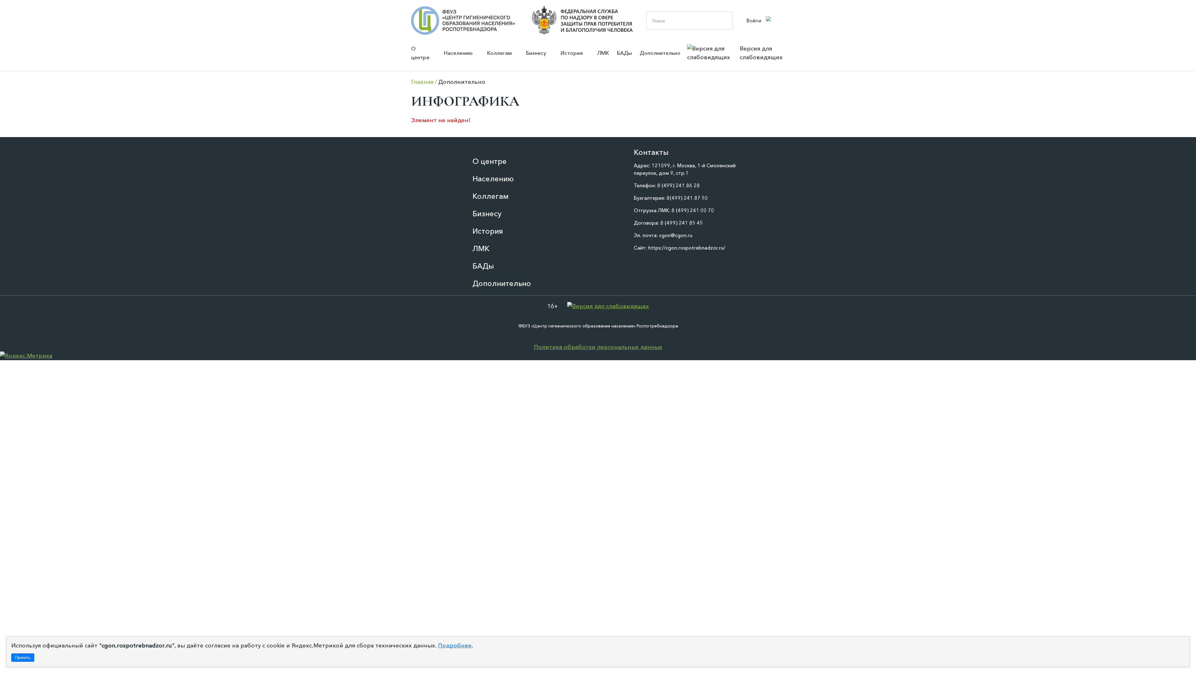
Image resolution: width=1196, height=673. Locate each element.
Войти (754, 20)
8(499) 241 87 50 (687, 198)
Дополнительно (660, 53)
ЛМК (603, 53)
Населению (458, 53)
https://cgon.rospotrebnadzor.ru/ (686, 248)
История (572, 53)
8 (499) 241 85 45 (681, 223)
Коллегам (499, 53)
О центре (420, 52)
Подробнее (455, 645)
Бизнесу (536, 53)
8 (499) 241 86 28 (678, 185)
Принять (23, 657)
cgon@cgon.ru (675, 235)
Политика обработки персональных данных (598, 347)
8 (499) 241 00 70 (693, 210)
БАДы (624, 53)
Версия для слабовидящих (761, 53)
